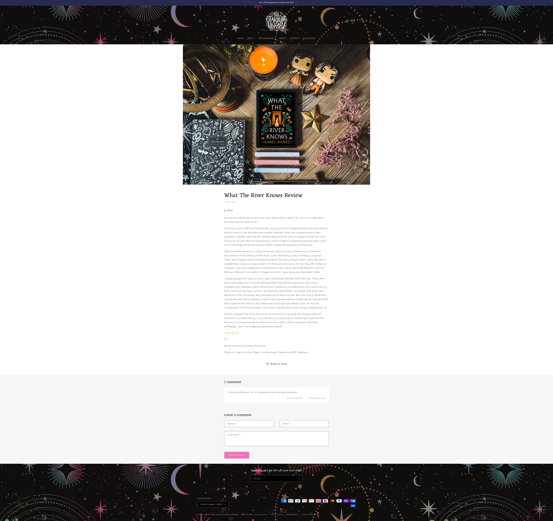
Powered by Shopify (230, 514)
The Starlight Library (212, 514)
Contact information (309, 514)
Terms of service (276, 514)
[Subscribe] (299, 478)
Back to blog (278, 363)
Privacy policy (261, 514)
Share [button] (230, 210)
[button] (200, 21)
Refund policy (246, 514)
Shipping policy (292, 514)
